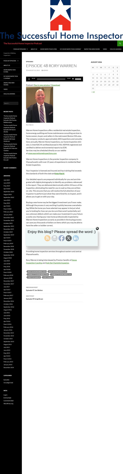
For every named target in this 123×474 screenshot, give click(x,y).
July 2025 (7, 180)
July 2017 (7, 287)
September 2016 (9, 307)
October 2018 (8, 252)
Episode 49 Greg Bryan (34, 297)
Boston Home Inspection (37, 271)
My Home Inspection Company (70, 49)
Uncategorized (8, 383)
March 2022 (7, 209)
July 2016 (7, 313)
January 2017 (8, 298)
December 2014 (9, 367)
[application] (54, 79)
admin (45, 70)
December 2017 (9, 281)
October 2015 (8, 339)
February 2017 (8, 295)
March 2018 (7, 272)
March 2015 (7, 359)
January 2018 (8, 278)
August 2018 (8, 258)
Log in (5, 395)
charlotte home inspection (38, 274)
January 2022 (8, 215)
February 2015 (8, 362)
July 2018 (7, 261)
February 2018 (8, 275)
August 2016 (8, 310)
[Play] (29, 79)
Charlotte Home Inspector (61, 274)
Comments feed (8, 401)
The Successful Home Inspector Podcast (23, 43)
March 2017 (7, 292)
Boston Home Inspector (57, 271)
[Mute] (73, 79)
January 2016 (8, 330)
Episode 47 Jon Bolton (34, 288)
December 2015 (9, 333)
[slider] (78, 79)
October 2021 (8, 223)
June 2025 (7, 183)
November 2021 (9, 220)
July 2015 (7, 347)
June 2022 (7, 200)
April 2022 (7, 206)
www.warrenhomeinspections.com (42, 153)
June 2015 (7, 350)
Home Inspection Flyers (48, 49)
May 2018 (7, 266)
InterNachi (59, 173)
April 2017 (7, 290)
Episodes (29, 61)
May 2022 (7, 203)
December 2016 (9, 301)
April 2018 (7, 269)
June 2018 (7, 264)
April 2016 (7, 321)
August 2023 (8, 194)
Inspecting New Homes (92, 49)
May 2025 (7, 186)
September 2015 (9, 341)
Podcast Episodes (19, 49)
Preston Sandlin (34, 277)
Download (55, 85)
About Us (34, 49)
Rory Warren (48, 277)
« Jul (93, 92)
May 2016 (7, 318)
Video (105, 49)
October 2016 (8, 304)
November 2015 (9, 336)
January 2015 (8, 365)
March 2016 (7, 324)
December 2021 (9, 217)
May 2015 (7, 353)
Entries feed (7, 398)
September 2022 (9, 197)
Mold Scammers (115, 49)
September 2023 (9, 191)
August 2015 (8, 344)
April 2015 (7, 356)
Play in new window (42, 85)
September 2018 (9, 255)
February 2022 (8, 212)
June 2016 (7, 315)
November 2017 (9, 284)
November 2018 (9, 249)
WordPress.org (8, 403)
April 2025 (7, 189)
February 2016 (8, 327)
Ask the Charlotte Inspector (57, 263)
